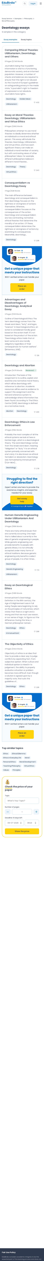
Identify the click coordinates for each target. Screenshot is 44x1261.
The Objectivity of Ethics (19, 644)
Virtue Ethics (11, 172)
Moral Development (27, 762)
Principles (16, 770)
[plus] (36, 812)
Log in (33, 3)
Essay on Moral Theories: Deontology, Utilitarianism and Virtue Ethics (20, 118)
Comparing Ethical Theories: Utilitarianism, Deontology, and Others (21, 53)
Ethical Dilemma (18, 753)
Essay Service (7, 19)
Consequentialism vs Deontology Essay (17, 184)
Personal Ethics (9, 762)
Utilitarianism (11, 104)
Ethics (22, 628)
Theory (22, 167)
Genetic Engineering (14, 569)
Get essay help (22, 500)
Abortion (9, 411)
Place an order (22, 287)
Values (6, 770)
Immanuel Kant (12, 633)
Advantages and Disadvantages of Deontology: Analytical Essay (18, 304)
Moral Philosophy (8, 21)
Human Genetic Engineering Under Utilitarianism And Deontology (21, 518)
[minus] (8, 812)
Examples (18, 19)
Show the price (22, 831)
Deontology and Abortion (20, 365)
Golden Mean (25, 99)
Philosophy (28, 19)
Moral (27, 758)
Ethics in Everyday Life (12, 758)
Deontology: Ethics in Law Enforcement (20, 423)
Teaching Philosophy (11, 766)
